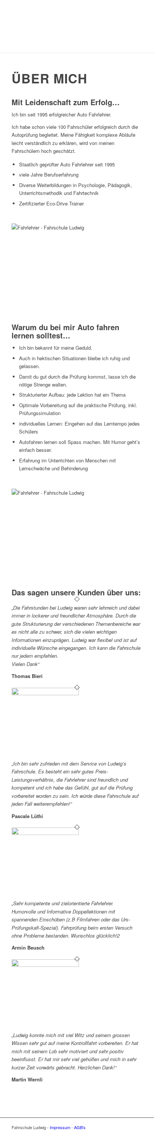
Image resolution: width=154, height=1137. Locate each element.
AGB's (80, 1127)
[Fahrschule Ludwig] (64, 38)
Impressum (60, 1127)
